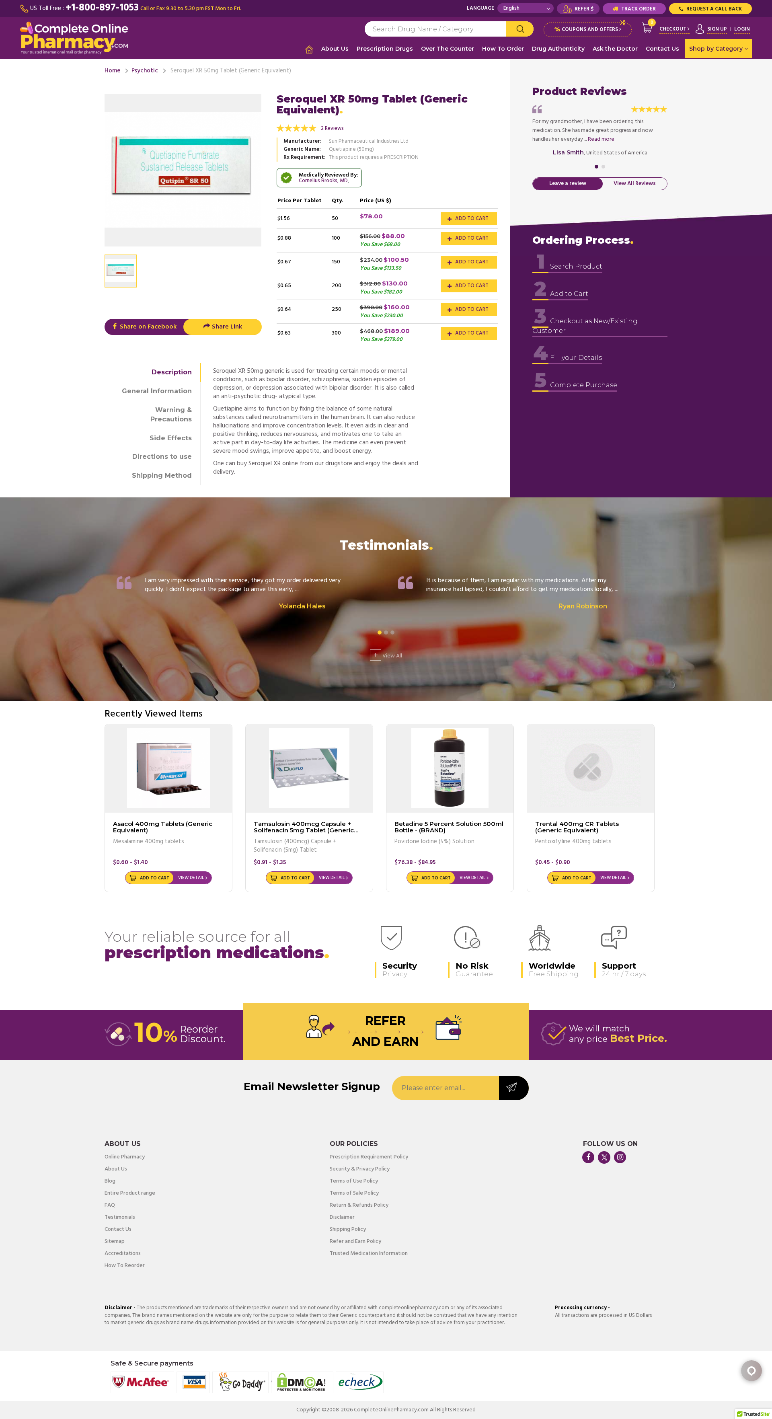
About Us (335, 48)
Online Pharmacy (125, 1157)
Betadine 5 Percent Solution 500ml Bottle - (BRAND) (448, 827)
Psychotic (144, 71)
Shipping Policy (348, 1230)
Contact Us (662, 48)
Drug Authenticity (558, 48)
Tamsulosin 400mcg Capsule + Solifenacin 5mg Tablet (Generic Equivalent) (304, 830)
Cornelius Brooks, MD (323, 181)
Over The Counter (447, 48)
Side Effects (171, 438)
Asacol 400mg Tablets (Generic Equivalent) (162, 827)
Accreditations (123, 1254)
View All (388, 655)
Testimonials (120, 1218)
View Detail (191, 877)
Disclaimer (342, 1218)
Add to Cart (471, 218)
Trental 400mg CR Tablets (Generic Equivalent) (577, 827)
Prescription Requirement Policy (369, 1157)
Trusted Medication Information (369, 1254)
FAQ (110, 1205)
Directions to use (162, 456)
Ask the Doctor (615, 48)
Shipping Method (162, 475)
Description (172, 372)
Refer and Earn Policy (355, 1242)
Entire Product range (130, 1193)
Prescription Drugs (385, 48)
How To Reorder (125, 1266)
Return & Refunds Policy (359, 1205)
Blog (110, 1181)
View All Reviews (635, 184)
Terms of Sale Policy (354, 1193)
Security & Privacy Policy (360, 1169)
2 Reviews (332, 128)
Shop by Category (716, 48)
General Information (157, 391)
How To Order (503, 48)
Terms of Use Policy (354, 1181)
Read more (601, 139)
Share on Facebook (147, 327)
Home (112, 71)
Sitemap (115, 1242)
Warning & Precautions (171, 414)
